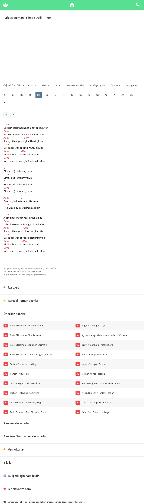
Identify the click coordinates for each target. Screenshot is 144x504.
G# (97, 94)
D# (38, 94)
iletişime (29, 274)
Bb (131, 94)
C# (13, 94)
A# (123, 94)
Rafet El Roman (14, 18)
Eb (47, 94)
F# (72, 94)
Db (21, 94)
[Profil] (5, 5)
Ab (106, 94)
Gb (80, 94)
